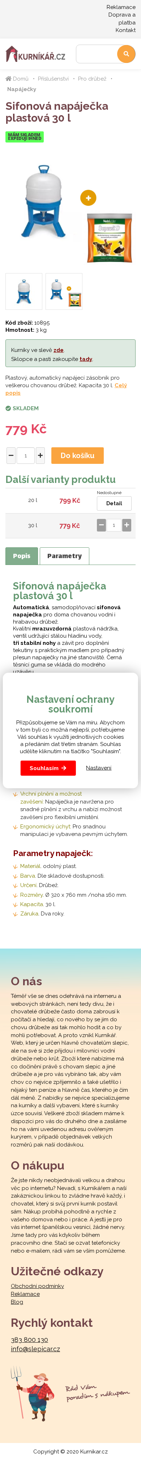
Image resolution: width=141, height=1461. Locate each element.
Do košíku (77, 455)
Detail (114, 503)
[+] (40, 455)
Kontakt (126, 30)
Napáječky (21, 89)
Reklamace (121, 7)
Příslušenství (53, 79)
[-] (11, 455)
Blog (17, 1302)
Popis (21, 556)
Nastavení (98, 768)
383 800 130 (29, 1339)
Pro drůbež (92, 79)
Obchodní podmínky (37, 1286)
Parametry (64, 556)
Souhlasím (44, 768)
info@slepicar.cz (35, 1349)
